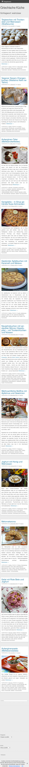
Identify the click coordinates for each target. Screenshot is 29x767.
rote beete (11, 637)
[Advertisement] (14, 718)
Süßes (10, 66)
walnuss (11, 569)
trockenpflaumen (12, 381)
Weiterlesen (5, 64)
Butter (23, 248)
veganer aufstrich (22, 687)
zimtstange (3, 571)
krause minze (4, 190)
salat (12, 638)
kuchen (19, 376)
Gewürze (12, 450)
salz (2, 193)
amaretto (22, 373)
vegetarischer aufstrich (12, 688)
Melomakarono (4, 568)
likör (22, 376)
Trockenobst (4, 69)
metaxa (19, 126)
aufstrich (9, 684)
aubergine (14, 189)
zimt (10, 251)
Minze (11, 192)
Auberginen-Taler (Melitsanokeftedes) (10, 140)
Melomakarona (8, 521)
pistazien (24, 378)
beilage (3, 634)
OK (22, 766)
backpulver (3, 314)
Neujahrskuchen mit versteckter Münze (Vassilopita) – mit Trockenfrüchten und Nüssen (13, 329)
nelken (12, 249)
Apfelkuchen (23, 313)
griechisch (3, 249)
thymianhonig (4, 513)
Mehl (9, 190)
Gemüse (10, 187)
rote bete (16, 637)
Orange (17, 568)
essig (15, 634)
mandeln (8, 249)
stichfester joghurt (21, 511)
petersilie (21, 192)
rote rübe (21, 637)
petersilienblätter (20, 685)
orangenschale (18, 128)
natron (10, 568)
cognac (16, 375)
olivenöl (25, 66)
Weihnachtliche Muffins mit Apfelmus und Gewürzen (14, 392)
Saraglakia (16, 249)
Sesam (23, 128)
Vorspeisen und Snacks (18, 187)
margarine (8, 378)
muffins (23, 450)
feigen (5, 376)
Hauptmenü (7, 1)
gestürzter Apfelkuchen (19, 314)
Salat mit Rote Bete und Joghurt (12, 580)
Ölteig (2, 68)
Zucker (16, 251)
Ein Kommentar (23, 193)
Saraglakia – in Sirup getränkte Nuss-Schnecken (13, 202)
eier (24, 189)
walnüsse (10, 69)
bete (13, 634)
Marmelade (20, 66)
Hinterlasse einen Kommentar (19, 69)
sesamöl (3, 129)
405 (19, 373)
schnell (15, 511)
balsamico (24, 632)
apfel (19, 313)
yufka (7, 251)
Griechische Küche (12, 7)
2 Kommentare (18, 690)
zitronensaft (7, 690)
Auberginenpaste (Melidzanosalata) (9, 649)
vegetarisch (4, 688)
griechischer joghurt (11, 510)
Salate (14, 632)
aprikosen (3, 375)
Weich (20, 452)
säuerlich (12, 687)
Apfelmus (20, 449)
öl (13, 192)
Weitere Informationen (14, 766)
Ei (22, 189)
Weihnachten (4, 453)
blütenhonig (20, 508)
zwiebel (17, 193)
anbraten (9, 189)
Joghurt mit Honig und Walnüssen (11, 462)
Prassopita (4, 357)
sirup (25, 249)
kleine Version (15, 357)
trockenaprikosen (15, 379)
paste (10, 685)
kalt (17, 635)
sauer (8, 687)
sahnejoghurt (10, 511)
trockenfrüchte (4, 381)
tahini (13, 129)
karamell (3, 316)
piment (6, 452)
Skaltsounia (19, 68)
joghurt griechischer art (10, 635)
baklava (19, 248)
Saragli (21, 249)
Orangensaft (7, 68)
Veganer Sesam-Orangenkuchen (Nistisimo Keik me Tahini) (13, 80)
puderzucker (13, 68)
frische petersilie (20, 684)
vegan (16, 129)
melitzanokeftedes (5, 192)
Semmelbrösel (7, 193)
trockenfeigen (23, 379)
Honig (17, 510)
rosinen (9, 379)
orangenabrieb (4, 128)
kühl (19, 635)
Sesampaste (8, 129)
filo (26, 248)
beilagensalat (8, 634)
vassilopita (18, 381)
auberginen (19, 189)
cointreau (21, 375)
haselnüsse (9, 376)
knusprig (16, 450)
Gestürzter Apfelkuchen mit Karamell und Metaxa (14, 262)
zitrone (13, 251)
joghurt (21, 510)
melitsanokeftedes (15, 190)
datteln (25, 375)
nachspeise (4, 511)
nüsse (15, 378)
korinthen (15, 376)
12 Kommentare (14, 571)
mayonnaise (23, 635)
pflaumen (19, 378)
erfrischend (3, 510)
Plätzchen (3, 569)
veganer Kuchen (22, 129)
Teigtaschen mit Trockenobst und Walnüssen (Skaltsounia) (13, 21)
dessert (25, 508)
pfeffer (24, 192)
